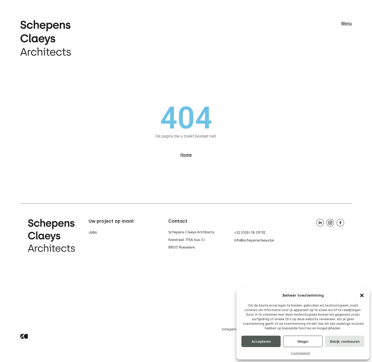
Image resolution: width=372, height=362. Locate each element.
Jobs (93, 232)
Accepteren (261, 341)
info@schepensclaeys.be (254, 240)
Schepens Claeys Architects (191, 232)
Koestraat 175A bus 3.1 (186, 240)
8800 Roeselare (181, 247)
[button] (361, 295)
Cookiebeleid (300, 353)
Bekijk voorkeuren (345, 341)
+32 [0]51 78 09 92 (249, 233)
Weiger (302, 341)
